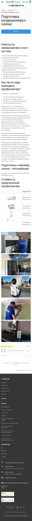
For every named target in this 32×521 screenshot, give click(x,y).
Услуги (3, 399)
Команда (3, 382)
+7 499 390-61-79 (16, 5)
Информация (5, 445)
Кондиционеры (5, 407)
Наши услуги (11, 10)
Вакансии (4, 394)
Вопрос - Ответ (5, 391)
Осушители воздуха (6, 410)
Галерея (3, 457)
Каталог (4, 403)
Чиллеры (3, 416)
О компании (5, 379)
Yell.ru (2, 488)
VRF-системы (5, 413)
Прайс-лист (4, 385)
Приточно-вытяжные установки (7, 427)
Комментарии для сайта (23, 370)
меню (15, 32)
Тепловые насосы (6, 435)
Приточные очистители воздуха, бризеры (7, 431)
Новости (3, 451)
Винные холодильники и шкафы (8, 419)
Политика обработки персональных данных (16, 515)
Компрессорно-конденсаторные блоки (7, 439)
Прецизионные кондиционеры (9, 423)
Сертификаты (5, 388)
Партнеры (4, 454)
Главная (3, 10)
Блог (2, 448)
